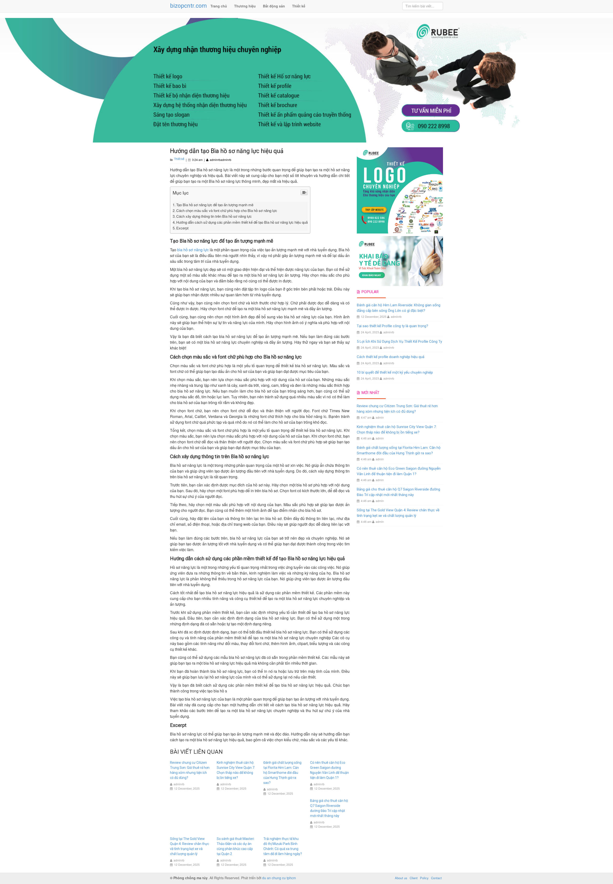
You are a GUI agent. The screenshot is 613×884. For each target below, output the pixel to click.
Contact (436, 878)
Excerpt (182, 227)
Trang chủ (218, 6)
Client (414, 878)
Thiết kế (298, 6)
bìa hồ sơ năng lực (193, 249)
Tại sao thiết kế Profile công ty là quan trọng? (392, 326)
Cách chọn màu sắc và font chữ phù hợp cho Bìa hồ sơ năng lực (226, 210)
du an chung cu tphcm (279, 877)
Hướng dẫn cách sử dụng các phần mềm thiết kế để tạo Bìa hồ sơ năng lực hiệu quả (242, 222)
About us (401, 878)
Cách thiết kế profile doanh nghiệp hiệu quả (390, 357)
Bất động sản (274, 6)
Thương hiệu (245, 6)
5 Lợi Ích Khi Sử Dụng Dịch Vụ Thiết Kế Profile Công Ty (399, 341)
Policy (424, 878)
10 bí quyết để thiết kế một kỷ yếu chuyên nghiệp (395, 372)
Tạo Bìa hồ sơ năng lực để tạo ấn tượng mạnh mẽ (214, 204)
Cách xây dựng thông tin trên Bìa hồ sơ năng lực (214, 216)
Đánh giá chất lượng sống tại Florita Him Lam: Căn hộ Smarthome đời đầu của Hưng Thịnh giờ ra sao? (282, 773)
